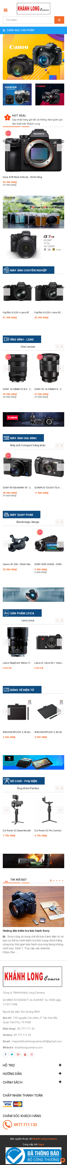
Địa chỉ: (7, 1017)
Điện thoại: (9, 1028)
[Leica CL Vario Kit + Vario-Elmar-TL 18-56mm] (49, 642)
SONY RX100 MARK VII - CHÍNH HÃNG (23, 487)
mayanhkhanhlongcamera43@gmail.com (37, 1041)
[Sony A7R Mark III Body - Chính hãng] (33, 150)
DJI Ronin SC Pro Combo (47, 830)
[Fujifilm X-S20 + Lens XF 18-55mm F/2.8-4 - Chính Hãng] (18, 291)
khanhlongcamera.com (29, 1047)
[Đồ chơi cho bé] (33, 762)
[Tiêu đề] (33, 212)
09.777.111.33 (25, 1028)
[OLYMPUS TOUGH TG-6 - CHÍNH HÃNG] (49, 466)
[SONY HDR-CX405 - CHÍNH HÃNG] (49, 543)
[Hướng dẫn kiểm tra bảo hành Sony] (33, 906)
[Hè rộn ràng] (33, 594)
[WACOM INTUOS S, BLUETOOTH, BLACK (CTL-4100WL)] (49, 711)
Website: (8, 1047)
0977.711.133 (25, 1124)
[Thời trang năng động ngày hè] (33, 419)
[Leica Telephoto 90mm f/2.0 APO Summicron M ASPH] (18, 642)
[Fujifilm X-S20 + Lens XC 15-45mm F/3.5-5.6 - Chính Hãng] (49, 291)
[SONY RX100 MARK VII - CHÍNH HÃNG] (18, 466)
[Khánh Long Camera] (33, 8)
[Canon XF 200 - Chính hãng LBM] (18, 543)
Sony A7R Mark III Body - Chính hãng (22, 177)
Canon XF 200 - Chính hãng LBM (20, 564)
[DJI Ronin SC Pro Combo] (49, 809)
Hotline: (8, 1035)
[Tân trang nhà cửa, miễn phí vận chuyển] (33, 861)
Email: (7, 1041)
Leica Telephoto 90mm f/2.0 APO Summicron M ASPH (32, 662)
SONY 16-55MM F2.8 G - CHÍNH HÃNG (23, 389)
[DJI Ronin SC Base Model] (18, 809)
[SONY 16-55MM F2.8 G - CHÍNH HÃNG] (18, 368)
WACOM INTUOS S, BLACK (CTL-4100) (23, 732)
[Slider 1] (33, 57)
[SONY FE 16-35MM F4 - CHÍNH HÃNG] (49, 368)
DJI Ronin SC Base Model (17, 830)
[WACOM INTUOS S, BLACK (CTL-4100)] (18, 711)
